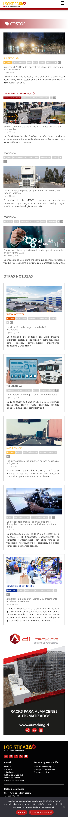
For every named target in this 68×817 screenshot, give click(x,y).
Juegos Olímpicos (46, 452)
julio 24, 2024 (11, 466)
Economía (9, 153)
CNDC (36, 157)
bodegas (31, 318)
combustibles (45, 157)
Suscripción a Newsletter (45, 769)
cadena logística (19, 157)
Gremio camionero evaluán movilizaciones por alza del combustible (32, 127)
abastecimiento (19, 62)
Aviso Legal (9, 772)
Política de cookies (12, 777)
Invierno (50, 62)
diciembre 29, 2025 (11, 255)
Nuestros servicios (42, 772)
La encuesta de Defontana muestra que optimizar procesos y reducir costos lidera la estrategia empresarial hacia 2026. (34, 261)
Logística (7, 62)
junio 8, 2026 (8, 72)
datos (43, 221)
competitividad (26, 221)
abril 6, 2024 (11, 529)
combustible (44, 98)
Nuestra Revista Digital (44, 766)
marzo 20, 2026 (9, 196)
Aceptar (22, 812)
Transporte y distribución (19, 93)
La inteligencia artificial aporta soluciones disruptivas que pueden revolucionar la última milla (31, 524)
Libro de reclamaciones (14, 780)
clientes (28, 390)
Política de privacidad (13, 775)
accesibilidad (21, 318)
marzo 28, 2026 (9, 132)
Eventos (7, 766)
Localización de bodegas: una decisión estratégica (26, 328)
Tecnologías (14, 385)
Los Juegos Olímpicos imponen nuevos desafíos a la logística (32, 462)
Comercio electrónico (20, 585)
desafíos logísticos (30, 452)
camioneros (26, 98)
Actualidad (8, 221)
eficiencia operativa (21, 517)
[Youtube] (26, 756)
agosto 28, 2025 (12, 332)
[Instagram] (21, 756)
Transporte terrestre (12, 98)
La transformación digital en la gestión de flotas (31, 394)
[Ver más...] (55, 62)
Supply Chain (11, 58)
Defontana (52, 221)
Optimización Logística (44, 590)
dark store (29, 590)
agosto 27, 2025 (12, 397)
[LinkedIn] (6, 756)
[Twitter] (11, 756)
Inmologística (15, 314)
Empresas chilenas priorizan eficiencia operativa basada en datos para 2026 (33, 251)
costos (42, 62)
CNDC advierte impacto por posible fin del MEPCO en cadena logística (31, 191)
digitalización (45, 390)
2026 (16, 221)
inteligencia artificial (39, 517)
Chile (29, 62)
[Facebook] (16, 756)
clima (35, 62)
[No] (64, 807)
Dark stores (11, 590)
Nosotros (8, 769)
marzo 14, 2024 (12, 604)
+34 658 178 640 (11, 795)
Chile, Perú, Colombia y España (17, 793)
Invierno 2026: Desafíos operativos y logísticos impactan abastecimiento (33, 68)
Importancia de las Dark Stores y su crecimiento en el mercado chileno (31, 600)
